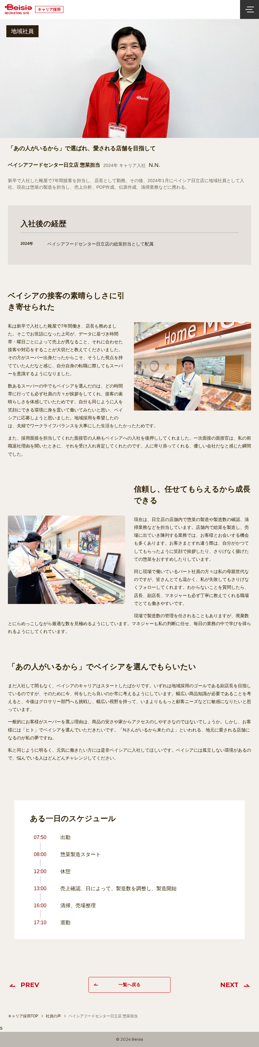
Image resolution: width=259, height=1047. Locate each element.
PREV (30, 985)
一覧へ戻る (129, 984)
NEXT (229, 985)
